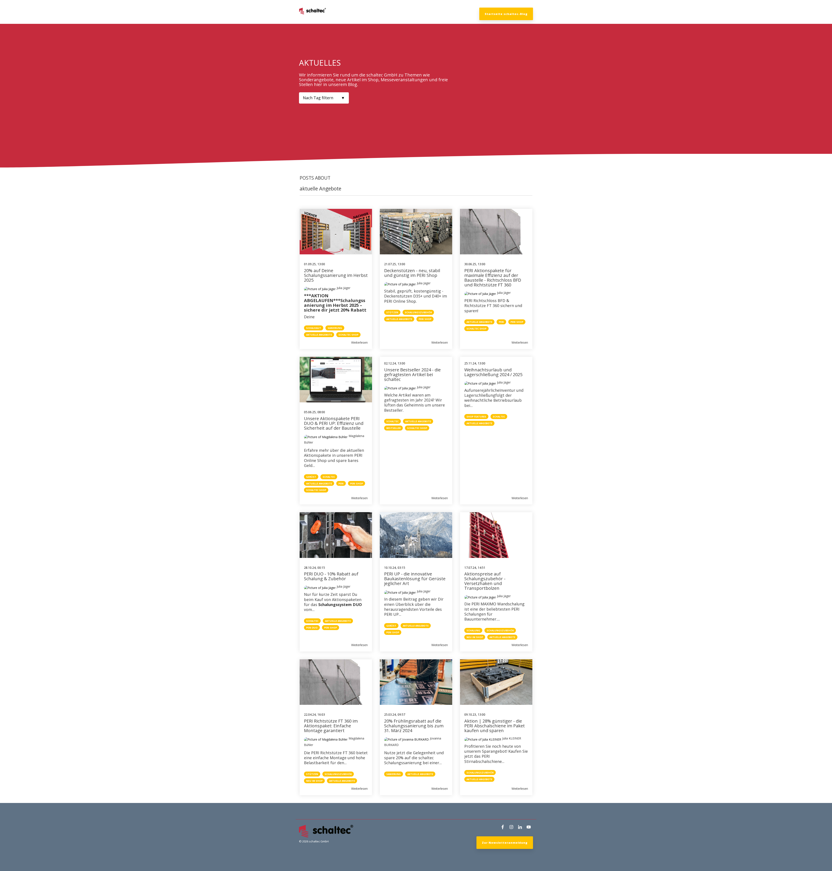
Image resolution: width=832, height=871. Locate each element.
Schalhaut (313, 328)
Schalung (473, 630)
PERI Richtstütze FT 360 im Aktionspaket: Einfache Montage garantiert (331, 725)
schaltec (329, 476)
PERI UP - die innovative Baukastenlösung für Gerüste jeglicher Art (414, 578)
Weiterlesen (359, 342)
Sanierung (335, 328)
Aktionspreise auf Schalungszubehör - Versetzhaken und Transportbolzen (485, 581)
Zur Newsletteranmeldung (505, 843)
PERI (501, 321)
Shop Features (476, 416)
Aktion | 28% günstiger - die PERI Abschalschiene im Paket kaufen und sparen (494, 725)
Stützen (392, 312)
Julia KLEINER (511, 738)
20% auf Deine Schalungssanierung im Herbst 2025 (336, 275)
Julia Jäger (343, 288)
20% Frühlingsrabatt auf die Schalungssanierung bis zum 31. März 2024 (414, 725)
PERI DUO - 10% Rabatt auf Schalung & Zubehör (331, 576)
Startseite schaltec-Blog (506, 14)
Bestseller (393, 428)
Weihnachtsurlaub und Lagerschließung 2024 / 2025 (493, 372)
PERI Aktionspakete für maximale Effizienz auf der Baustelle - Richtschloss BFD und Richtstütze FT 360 (492, 278)
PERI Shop (425, 319)
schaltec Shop (348, 334)
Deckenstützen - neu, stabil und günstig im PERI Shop (412, 273)
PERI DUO (312, 627)
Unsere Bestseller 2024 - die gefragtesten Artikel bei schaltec (412, 374)
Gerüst (311, 476)
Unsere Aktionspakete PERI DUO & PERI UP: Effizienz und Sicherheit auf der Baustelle (333, 423)
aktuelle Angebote (319, 334)
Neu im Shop (474, 637)
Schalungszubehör (418, 312)
